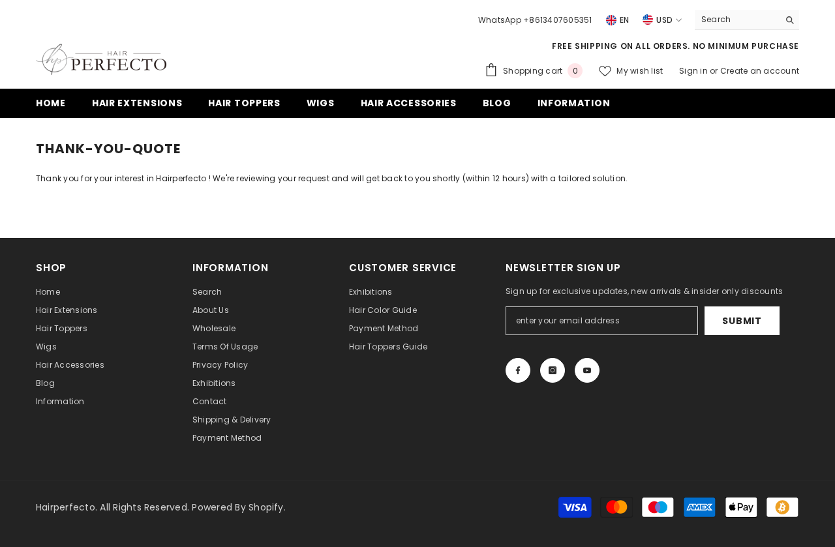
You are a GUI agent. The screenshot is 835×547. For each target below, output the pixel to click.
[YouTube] (587, 370)
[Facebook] (518, 370)
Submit (741, 320)
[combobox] (737, 19)
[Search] (747, 20)
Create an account (759, 70)
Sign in (694, 70)
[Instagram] (552, 370)
